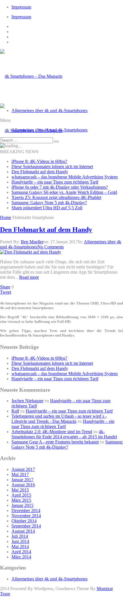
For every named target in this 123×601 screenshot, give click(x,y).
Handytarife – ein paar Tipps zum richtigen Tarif (54, 182)
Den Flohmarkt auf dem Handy (39, 171)
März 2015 (21, 500)
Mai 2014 (20, 546)
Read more (29, 277)
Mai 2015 (20, 489)
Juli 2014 (19, 536)
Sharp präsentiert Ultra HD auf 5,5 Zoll (46, 207)
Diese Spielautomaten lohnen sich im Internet (52, 166)
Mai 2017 (20, 474)
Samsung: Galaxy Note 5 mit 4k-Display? (49, 202)
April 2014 (21, 551)
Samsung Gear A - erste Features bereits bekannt (55, 441)
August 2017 (23, 469)
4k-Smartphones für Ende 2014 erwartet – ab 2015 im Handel (64, 434)
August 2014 (23, 531)
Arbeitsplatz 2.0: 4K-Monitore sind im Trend (51, 431)
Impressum (21, 7)
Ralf (15, 411)
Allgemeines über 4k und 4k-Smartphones (49, 110)
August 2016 (23, 484)
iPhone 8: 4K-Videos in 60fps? (39, 161)
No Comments (50, 246)
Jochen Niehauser (27, 400)
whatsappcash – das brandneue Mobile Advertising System (64, 176)
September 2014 (26, 526)
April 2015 (21, 495)
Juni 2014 (20, 541)
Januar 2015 (22, 505)
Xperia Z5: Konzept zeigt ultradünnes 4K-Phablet (56, 197)
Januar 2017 (22, 479)
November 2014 (26, 515)
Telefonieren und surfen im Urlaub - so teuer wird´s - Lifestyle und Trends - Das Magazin (59, 419)
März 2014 (21, 556)
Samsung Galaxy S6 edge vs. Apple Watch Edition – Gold (64, 192)
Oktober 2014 (24, 520)
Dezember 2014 (25, 510)
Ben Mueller (32, 241)
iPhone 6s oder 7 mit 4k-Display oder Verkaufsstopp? (59, 187)
